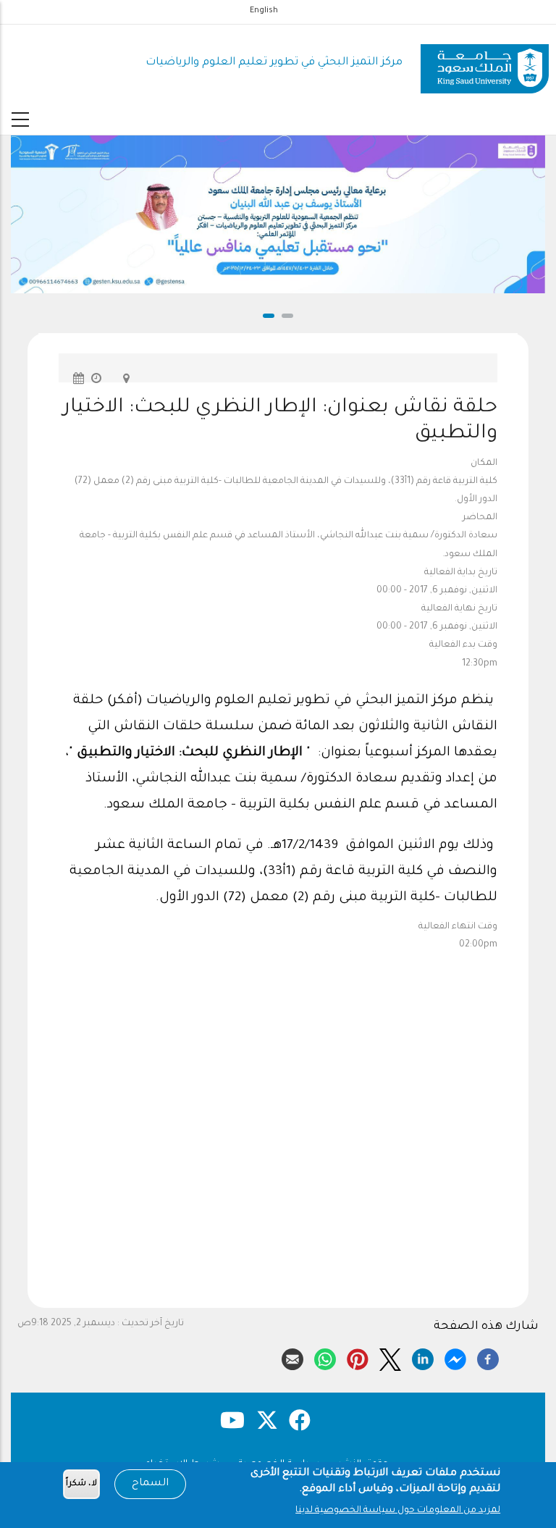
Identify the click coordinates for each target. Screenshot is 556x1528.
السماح (150, 1484)
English (264, 11)
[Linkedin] (423, 1357)
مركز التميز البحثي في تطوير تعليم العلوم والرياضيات (274, 62)
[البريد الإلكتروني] (292, 1357)
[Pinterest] (357, 1357)
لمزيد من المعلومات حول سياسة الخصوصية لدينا (397, 1511)
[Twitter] (390, 1357)
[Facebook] (488, 1357)
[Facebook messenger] (455, 1357)
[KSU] (484, 63)
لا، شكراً (81, 1484)
